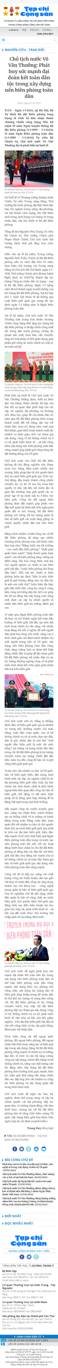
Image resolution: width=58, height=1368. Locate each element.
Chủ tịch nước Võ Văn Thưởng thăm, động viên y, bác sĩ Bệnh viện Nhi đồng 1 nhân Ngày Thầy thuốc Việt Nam (28, 1191)
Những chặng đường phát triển (29, 1251)
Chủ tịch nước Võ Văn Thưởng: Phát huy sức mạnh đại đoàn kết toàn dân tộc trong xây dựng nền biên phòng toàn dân (29, 77)
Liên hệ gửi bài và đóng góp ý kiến (28, 1340)
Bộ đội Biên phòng (24, 1135)
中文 (24, 29)
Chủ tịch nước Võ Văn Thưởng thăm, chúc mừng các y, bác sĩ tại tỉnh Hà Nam (28, 1176)
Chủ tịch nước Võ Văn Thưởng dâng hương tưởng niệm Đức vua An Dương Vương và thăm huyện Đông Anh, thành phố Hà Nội (29, 1201)
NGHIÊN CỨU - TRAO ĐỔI (24, 50)
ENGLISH (34, 29)
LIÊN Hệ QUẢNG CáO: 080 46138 (24, 1344)
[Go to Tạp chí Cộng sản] (29, 11)
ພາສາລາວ (13, 29)
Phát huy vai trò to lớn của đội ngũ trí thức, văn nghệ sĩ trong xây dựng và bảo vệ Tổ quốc (27, 1166)
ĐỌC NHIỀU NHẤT (19, 1223)
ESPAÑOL (47, 29)
